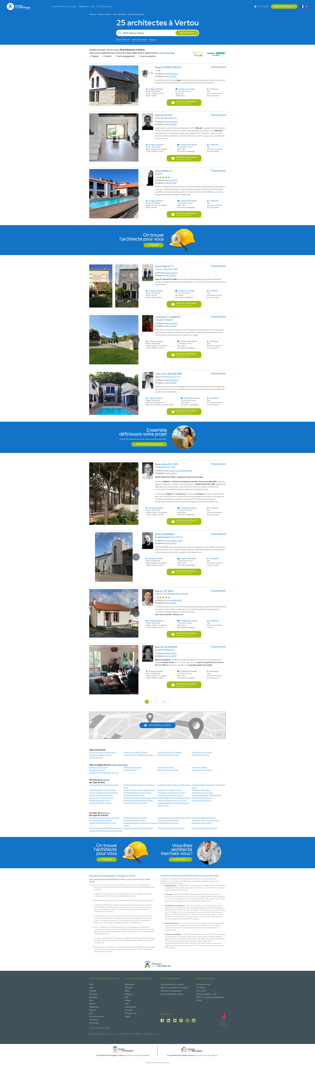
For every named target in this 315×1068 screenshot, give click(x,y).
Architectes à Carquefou (132, 767)
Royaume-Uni (131, 1013)
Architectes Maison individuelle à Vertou (104, 785)
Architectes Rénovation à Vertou (135, 818)
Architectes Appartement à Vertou (170, 795)
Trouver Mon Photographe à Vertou (110, 1055)
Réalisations (84, 6)
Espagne (128, 994)
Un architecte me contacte (64, 6)
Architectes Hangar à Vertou (99, 800)
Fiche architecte (218, 67)
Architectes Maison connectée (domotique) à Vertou (209, 786)
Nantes (92, 1003)
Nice (91, 1000)
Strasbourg (94, 1007)
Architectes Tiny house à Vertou (169, 790)
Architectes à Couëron (166, 767)
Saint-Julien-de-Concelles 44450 (178, 470)
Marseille (92, 991)
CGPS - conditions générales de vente (210, 998)
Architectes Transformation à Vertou (102, 823)
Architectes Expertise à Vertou (134, 820)
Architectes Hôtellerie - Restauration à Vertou (140, 798)
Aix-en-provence (96, 1016)
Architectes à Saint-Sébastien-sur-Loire (104, 772)
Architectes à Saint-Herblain (168, 770)
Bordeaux (93, 997)
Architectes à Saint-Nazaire (202, 770)
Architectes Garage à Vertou (133, 795)
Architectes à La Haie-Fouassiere (169, 752)
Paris (91, 984)
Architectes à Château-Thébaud (135, 752)
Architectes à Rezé (130, 770)
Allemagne (129, 984)
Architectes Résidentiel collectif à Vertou (206, 795)
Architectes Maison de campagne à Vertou (139, 790)
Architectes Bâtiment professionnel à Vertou (174, 798)
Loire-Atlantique (119, 14)
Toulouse (93, 994)
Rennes (92, 1010)
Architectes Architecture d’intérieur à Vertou (105, 828)
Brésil (127, 991)
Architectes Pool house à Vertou (101, 795)
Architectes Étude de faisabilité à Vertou (138, 828)
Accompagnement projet (172, 994)
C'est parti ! (180, 859)
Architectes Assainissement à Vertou (171, 828)
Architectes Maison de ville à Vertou (102, 790)
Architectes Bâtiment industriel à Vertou (138, 800)
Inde (127, 997)
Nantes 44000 (171, 122)
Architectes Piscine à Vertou (168, 823)
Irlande (128, 1000)
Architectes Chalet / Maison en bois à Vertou (174, 785)
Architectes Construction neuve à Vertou (104, 818)
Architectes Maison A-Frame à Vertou (137, 792)
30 (164, 702)
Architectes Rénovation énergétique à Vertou (174, 818)
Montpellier (94, 1023)
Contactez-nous (104, 6)
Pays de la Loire (104, 14)
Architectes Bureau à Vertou (202, 798)
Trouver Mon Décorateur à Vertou (180, 1055)
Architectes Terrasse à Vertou (168, 820)
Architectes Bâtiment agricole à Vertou (172, 800)
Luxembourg (130, 1007)
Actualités (200, 987)
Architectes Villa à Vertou (201, 790)
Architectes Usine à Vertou (201, 800)
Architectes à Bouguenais (98, 767)
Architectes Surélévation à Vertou (204, 818)
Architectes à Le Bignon (200, 755)
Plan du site (201, 991)
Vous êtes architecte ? (284, 6)
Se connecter (262, 6)
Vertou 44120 (171, 76)
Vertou (106, 780)
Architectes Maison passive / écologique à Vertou (138, 786)
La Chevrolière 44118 (173, 600)
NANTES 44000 (171, 74)
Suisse (127, 1016)
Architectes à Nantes (199, 767)
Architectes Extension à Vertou (100, 820)
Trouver (153, 245)
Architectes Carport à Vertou (202, 792)
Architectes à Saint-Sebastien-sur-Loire (138, 755)
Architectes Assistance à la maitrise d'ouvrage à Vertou (140, 824)
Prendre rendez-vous (149, 444)
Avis (92, 6)
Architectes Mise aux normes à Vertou (206, 820)
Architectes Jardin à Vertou (202, 823)
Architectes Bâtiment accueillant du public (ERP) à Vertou (173, 804)
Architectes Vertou (136, 14)
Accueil (93, 14)
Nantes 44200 (171, 323)
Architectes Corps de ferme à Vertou (171, 792)
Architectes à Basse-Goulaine (168, 755)
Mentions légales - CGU (206, 994)
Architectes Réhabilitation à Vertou (204, 828)
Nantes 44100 (171, 653)
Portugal (128, 1010)
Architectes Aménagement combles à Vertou (106, 831)
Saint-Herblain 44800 (174, 540)
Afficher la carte (160, 725)
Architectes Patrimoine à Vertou (135, 803)
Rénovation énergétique (171, 991)
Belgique (129, 987)
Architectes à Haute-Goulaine (100, 755)
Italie (127, 1003)
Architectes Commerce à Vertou (101, 798)
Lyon (91, 987)
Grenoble (93, 1019)
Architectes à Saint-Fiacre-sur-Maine (103, 752)
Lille (91, 1013)
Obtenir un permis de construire (174, 987)
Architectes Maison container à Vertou (103, 792)
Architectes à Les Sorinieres (202, 752)
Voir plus (152, 39)
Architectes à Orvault (97, 770)
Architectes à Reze (96, 757)
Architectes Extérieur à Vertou (100, 803)
